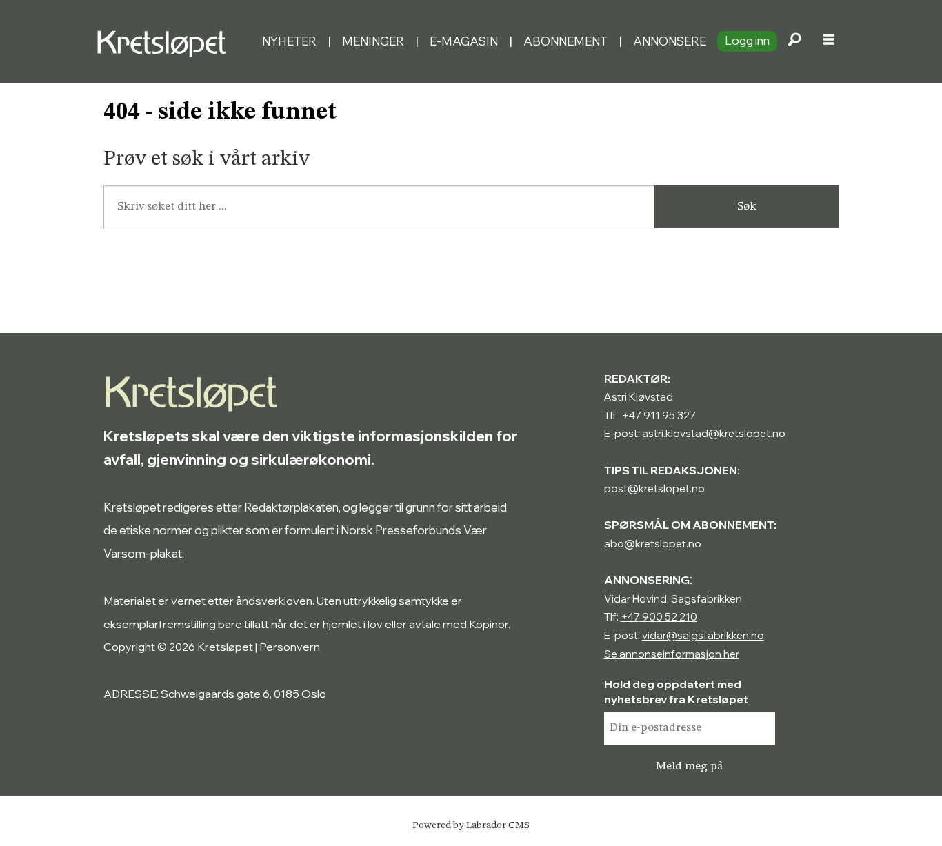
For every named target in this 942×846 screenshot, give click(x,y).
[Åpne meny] (829, 41)
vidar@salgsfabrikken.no (703, 635)
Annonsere (669, 41)
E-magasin (464, 41)
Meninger (373, 41)
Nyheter (289, 41)
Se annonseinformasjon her (671, 654)
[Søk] (794, 41)
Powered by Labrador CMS (471, 825)
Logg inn (747, 40)
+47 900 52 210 (659, 616)
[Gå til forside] (173, 41)
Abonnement (565, 41)
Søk (746, 206)
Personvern (289, 647)
